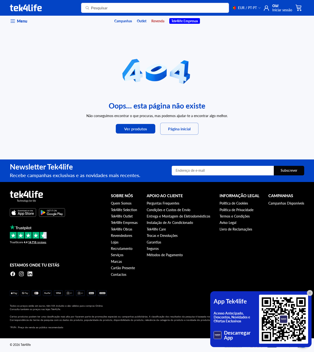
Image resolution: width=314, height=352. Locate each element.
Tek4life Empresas (124, 222)
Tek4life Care (156, 229)
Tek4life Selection (124, 210)
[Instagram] (21, 274)
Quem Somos (121, 203)
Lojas (114, 242)
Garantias (154, 242)
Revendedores (121, 235)
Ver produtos (135, 128)
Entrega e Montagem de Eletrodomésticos (178, 216)
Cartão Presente (123, 268)
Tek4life (26, 345)
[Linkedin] (30, 274)
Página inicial (179, 128)
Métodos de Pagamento (165, 255)
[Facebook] (13, 274)
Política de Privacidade (236, 210)
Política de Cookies (234, 203)
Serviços (117, 255)
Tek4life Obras (121, 229)
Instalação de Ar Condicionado (170, 222)
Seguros (153, 248)
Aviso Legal (228, 222)
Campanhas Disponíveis (286, 203)
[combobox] (149, 8)
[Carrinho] (298, 7)
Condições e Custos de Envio (168, 210)
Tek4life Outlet (122, 216)
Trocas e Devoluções (162, 235)
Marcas (116, 261)
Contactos (118, 274)
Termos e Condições (235, 216)
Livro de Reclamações (236, 229)
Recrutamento (121, 248)
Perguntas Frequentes (163, 203)
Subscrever (289, 170)
